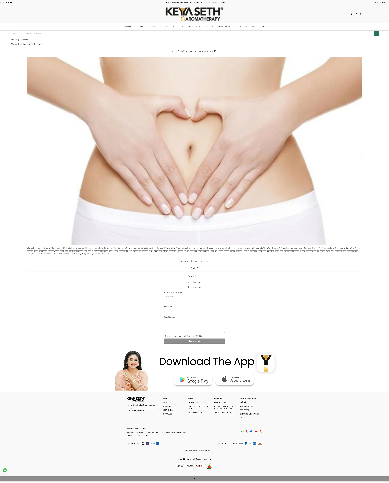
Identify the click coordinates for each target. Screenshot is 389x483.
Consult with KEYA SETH (182, 241)
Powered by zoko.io (174, 259)
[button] (158, 241)
